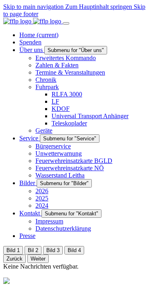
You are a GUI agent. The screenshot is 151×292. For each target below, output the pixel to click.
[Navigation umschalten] (66, 23)
